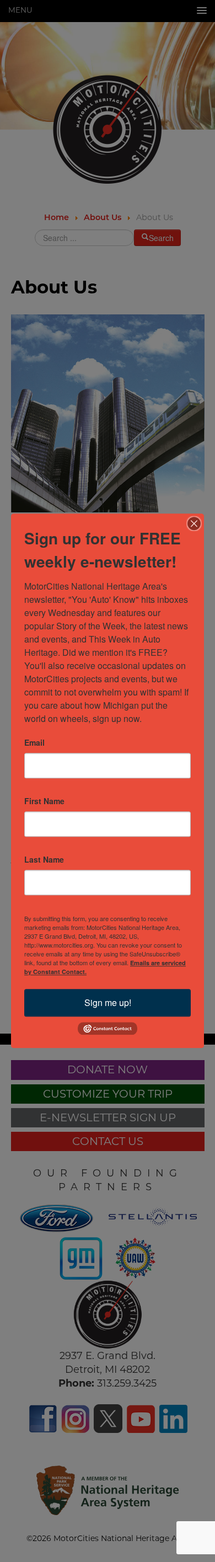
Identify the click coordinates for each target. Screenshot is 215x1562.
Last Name (44, 859)
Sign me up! (107, 1002)
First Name (44, 801)
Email (34, 742)
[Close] (194, 523)
